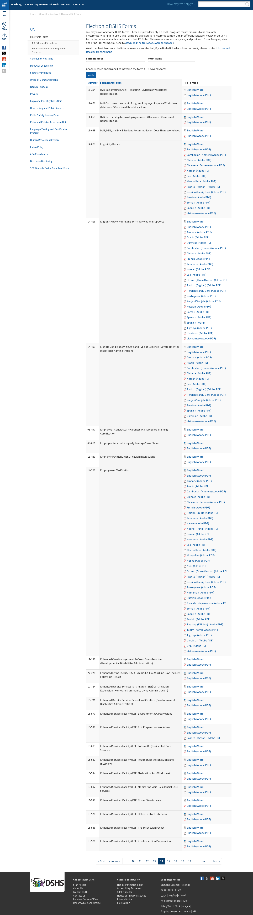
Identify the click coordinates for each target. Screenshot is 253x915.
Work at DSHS (80, 892)
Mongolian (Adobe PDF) (201, 555)
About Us (78, 888)
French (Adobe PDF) (198, 258)
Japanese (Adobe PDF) (200, 264)
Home (32, 14)
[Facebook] (201, 879)
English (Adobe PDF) (199, 95)
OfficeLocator (4, 29)
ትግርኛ (187, 911)
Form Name (155, 58)
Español (174, 884)
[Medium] (223, 879)
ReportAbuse (4, 39)
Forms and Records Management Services (49, 50)
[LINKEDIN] (4, 65)
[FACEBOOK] (4, 48)
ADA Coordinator (39, 154)
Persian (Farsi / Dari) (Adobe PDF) (206, 192)
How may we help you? (182, 4)
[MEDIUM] (4, 71)
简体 (163, 890)
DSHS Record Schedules (44, 43)
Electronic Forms (39, 36)
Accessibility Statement (130, 888)
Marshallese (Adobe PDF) (201, 181)
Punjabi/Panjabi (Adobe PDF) (204, 301)
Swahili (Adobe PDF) (198, 619)
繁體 (170, 890)
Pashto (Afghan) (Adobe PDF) (204, 186)
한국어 (178, 890)
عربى (164, 895)
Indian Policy (37, 147)
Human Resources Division (44, 140)
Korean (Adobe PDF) (198, 170)
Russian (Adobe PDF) (199, 197)
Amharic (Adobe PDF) (199, 232)
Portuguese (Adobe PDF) (201, 296)
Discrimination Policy (41, 161)
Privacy (34, 94)
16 (175, 861)
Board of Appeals (39, 86)
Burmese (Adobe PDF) (199, 242)
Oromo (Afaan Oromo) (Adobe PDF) (208, 280)
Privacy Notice (125, 899)
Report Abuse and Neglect (87, 902)
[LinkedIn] (217, 879)
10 (133, 861)
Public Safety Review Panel (44, 115)
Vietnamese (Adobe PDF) (201, 213)
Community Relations (41, 58)
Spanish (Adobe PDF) (199, 208)
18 (189, 861)
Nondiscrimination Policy (130, 884)
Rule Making (123, 902)
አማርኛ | (177, 906)
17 (182, 861)
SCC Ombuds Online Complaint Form (49, 168)
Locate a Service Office (85, 899)
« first (101, 861)
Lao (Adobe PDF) (196, 176)
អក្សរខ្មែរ (172, 895)
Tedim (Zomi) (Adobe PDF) (202, 629)
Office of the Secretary (48, 14)
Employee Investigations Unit (46, 101)
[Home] (4, 5)
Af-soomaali (167, 900)
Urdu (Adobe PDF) (197, 645)
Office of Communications (44, 79)
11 (140, 861)
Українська (181, 900)
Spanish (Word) (196, 322)
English (165, 884)
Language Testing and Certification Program (49, 131)
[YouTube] (212, 879)
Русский (185, 884)
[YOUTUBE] (4, 59)
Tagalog (165, 911)
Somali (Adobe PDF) (198, 202)
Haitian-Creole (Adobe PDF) (203, 513)
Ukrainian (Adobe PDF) (200, 333)
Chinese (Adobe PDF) (199, 160)
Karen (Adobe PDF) (198, 523)
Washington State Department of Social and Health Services (48, 4)
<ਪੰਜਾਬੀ (182, 895)
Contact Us (79, 895)
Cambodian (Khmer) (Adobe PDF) (206, 154)
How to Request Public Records (47, 108)
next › (205, 861)
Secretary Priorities (40, 72)
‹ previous (114, 861)
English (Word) (195, 89)
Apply (91, 75)
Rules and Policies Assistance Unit (48, 122)
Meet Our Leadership (41, 65)
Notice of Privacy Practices (131, 895)
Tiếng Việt (166, 906)
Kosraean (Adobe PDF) (200, 539)
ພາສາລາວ (176, 911)
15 (168, 861)
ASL (194, 911)
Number (92, 82)
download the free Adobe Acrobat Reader (149, 42)
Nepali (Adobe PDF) (198, 560)
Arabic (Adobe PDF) (198, 237)
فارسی (186, 906)
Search (247, 4)
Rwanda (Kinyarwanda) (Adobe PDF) (208, 603)
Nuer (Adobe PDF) (197, 566)
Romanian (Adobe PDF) (200, 592)
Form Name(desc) (111, 82)
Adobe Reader (124, 892)
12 (147, 861)
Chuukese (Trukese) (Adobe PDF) (206, 165)
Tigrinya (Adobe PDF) (199, 328)
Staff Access (79, 884)
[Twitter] (207, 879)
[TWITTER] (4, 53)
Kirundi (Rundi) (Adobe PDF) (203, 528)
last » (216, 861)
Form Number (94, 58)
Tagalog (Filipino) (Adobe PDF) (205, 624)
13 (154, 861)
